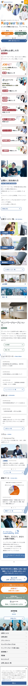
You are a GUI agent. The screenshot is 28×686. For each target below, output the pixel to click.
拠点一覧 (7, 349)
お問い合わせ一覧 (6, 663)
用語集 (3, 655)
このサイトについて (6, 680)
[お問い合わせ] (26, 2)
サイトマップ (5, 659)
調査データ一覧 (9, 510)
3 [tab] (15, 469)
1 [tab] (11, 469)
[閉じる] (26, 668)
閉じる (13, 683)
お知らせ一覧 (8, 428)
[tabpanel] (14, 23)
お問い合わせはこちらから (14, 578)
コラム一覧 (8, 472)
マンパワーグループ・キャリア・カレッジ (13, 556)
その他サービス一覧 (10, 269)
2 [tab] (13, 469)
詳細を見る (5, 208)
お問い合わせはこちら (14, 40)
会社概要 (7, 344)
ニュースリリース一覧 (10, 389)
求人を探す (7, 33)
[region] (14, 676)
